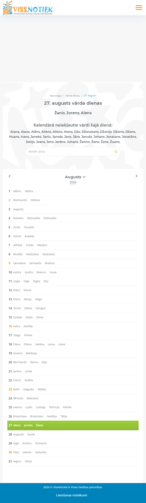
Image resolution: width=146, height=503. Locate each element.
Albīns (17, 191)
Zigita (36, 281)
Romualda (33, 218)
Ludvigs (41, 407)
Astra (16, 326)
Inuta (53, 272)
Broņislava (20, 416)
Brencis (41, 272)
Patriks (67, 407)
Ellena (28, 344)
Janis (47, 137)
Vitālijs (42, 389)
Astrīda (28, 326)
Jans (67, 137)
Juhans (72, 142)
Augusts (18, 209)
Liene (61, 344)
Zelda (29, 317)
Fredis (30, 245)
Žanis (59, 113)
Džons (130, 132)
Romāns (18, 218)
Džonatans (90, 132)
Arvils (16, 227)
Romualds (50, 218)
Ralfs (16, 389)
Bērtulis (18, 398)
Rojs (44, 362)
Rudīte (29, 380)
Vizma (27, 290)
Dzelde (17, 317)
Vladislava (32, 254)
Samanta (40, 452)
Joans (40, 142)
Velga (38, 299)
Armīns (27, 443)
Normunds (20, 200)
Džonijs (106, 132)
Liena (51, 344)
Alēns (35, 132)
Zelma (28, 308)
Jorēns (60, 142)
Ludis (28, 407)
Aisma (17, 236)
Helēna (39, 344)
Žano (95, 142)
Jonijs (30, 142)
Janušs (86, 137)
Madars (42, 245)
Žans (104, 142)
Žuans (115, 142)
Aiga (16, 443)
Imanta (17, 353)
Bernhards (20, 362)
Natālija (52, 416)
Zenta (40, 317)
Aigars (17, 461)
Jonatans (113, 137)
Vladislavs (48, 254)
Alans (25, 132)
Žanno (85, 142)
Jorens (72, 113)
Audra (17, 272)
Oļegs (17, 335)
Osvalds (29, 227)
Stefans (35, 200)
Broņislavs (36, 416)
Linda (28, 371)
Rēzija (28, 299)
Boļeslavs (33, 398)
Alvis (16, 452)
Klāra (16, 290)
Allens (46, 132)
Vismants (41, 443)
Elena (16, 344)
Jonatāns (129, 137)
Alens (86, 113)
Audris (29, 272)
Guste (31, 434)
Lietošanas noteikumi (71, 495)
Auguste (18, 434)
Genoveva (19, 263)
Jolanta (27, 452)
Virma (17, 308)
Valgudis (28, 389)
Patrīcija (54, 407)
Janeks (35, 137)
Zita (46, 281)
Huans (14, 137)
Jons (50, 142)
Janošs (57, 137)
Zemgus (41, 308)
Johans (99, 137)
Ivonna (17, 407)
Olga (26, 281)
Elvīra (16, 299)
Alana (14, 132)
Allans (57, 132)
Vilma (28, 461)
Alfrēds (17, 245)
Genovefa (35, 263)
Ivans (25, 137)
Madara (50, 263)
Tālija (63, 416)
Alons (68, 132)
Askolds (29, 236)
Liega (16, 281)
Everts (17, 380)
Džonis (118, 132)
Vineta (28, 335)
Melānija (31, 353)
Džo (77, 132)
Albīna (29, 191)
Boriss (34, 362)
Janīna (17, 371)
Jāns (76, 137)
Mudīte (17, 254)
